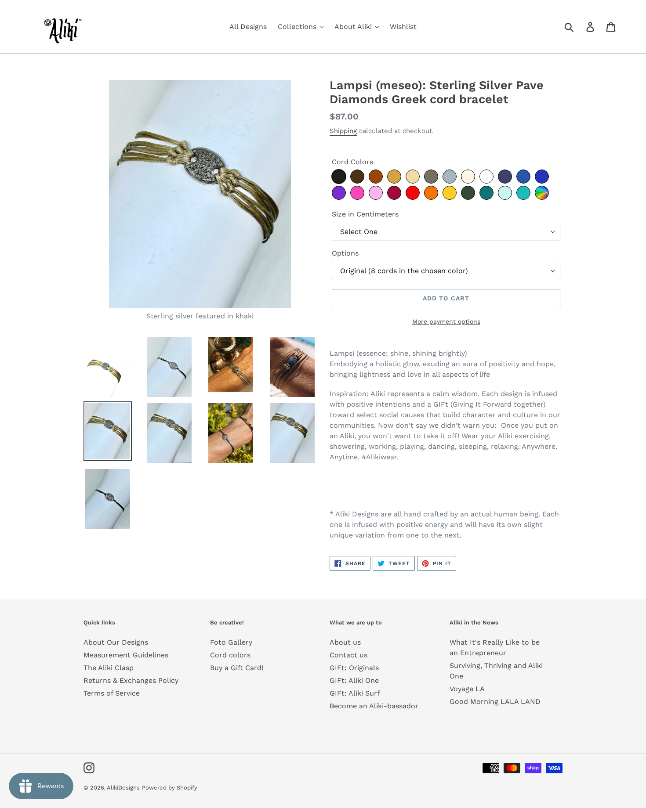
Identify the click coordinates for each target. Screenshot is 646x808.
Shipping (343, 131)
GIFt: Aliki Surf (355, 693)
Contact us (348, 655)
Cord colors (230, 655)
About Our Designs (115, 642)
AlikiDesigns (123, 787)
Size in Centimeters (365, 214)
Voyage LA (467, 689)
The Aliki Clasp (108, 668)
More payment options (446, 321)
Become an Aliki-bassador (374, 706)
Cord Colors (352, 162)
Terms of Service (111, 693)
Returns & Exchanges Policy (130, 680)
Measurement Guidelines (125, 655)
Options (345, 253)
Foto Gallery (231, 642)
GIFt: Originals (354, 668)
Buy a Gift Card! (236, 668)
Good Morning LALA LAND (495, 701)
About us (345, 642)
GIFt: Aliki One (354, 680)
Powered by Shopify (169, 787)
